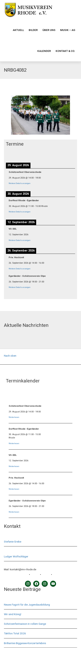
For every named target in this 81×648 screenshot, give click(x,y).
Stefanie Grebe (12, 541)
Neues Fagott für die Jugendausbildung (27, 604)
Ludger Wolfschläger (16, 556)
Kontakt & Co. (65, 50)
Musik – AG (67, 30)
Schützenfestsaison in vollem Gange (25, 623)
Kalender (44, 50)
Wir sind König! (12, 614)
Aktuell (18, 30)
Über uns (48, 30)
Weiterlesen (14, 417)
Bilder (33, 30)
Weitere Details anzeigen (19, 183)
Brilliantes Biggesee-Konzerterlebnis (25, 643)
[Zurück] (13, 154)
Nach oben (10, 355)
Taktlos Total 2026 (15, 633)
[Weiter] (68, 154)
